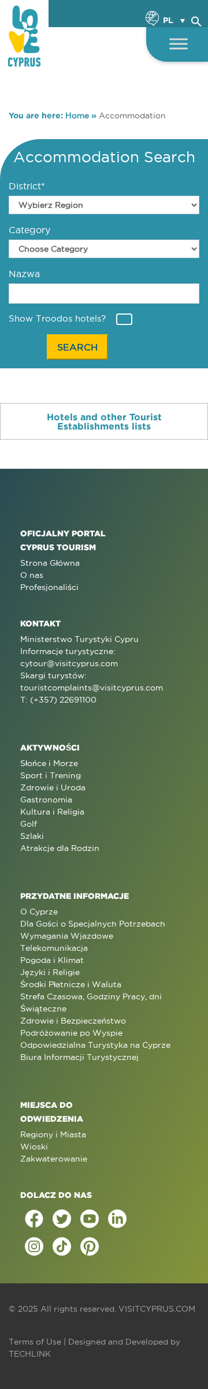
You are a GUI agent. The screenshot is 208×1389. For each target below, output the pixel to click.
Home (77, 115)
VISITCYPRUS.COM (156, 1308)
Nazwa (24, 273)
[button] (196, 19)
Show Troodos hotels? (57, 318)
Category (29, 230)
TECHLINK (30, 1353)
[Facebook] (34, 1219)
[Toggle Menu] (178, 43)
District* (27, 186)
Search (77, 347)
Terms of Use (35, 1341)
